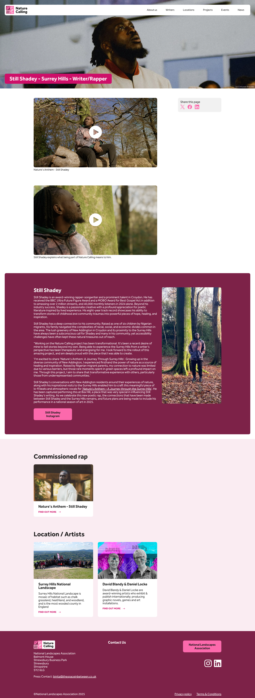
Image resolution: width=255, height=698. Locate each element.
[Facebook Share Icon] (191, 108)
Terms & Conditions (208, 694)
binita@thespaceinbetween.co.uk (74, 676)
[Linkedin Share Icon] (198, 108)
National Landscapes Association (202, 646)
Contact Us (117, 642)
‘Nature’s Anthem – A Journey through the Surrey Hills (116, 388)
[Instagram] (207, 666)
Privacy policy (183, 694)
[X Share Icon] (184, 108)
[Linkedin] (216, 666)
